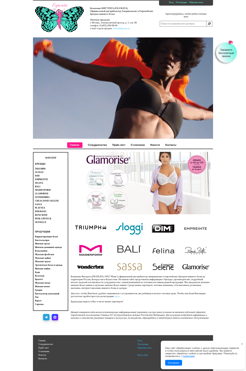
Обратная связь (196, 2)
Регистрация (181, 2)
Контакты (42, 358)
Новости (42, 355)
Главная (42, 340)
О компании (43, 351)
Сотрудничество (45, 344)
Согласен (173, 362)
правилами (188, 356)
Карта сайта (142, 355)
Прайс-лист (43, 348)
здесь (117, 296)
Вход (171, 2)
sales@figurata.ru (121, 28)
